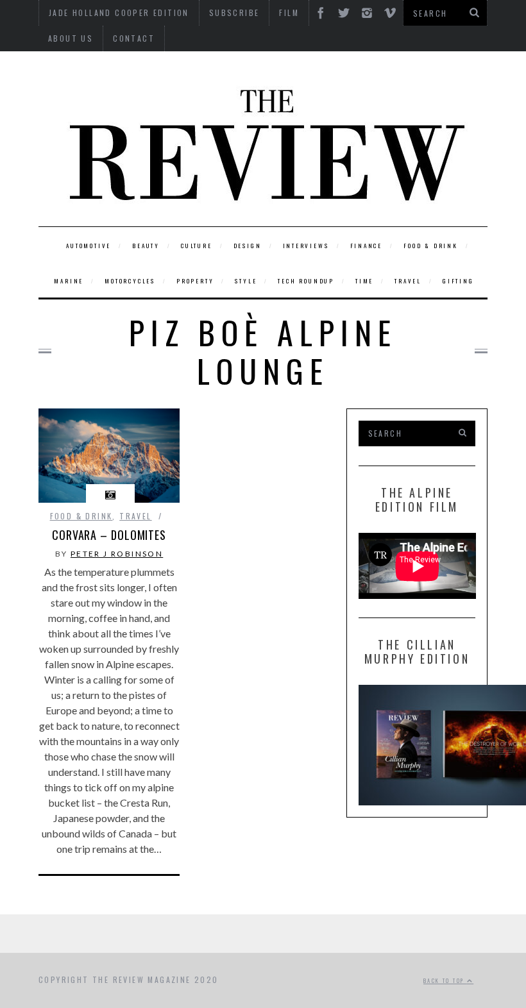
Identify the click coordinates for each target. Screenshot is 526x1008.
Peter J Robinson (117, 554)
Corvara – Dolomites (109, 534)
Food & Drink (430, 245)
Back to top (445, 980)
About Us (70, 38)
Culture (196, 245)
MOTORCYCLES (130, 280)
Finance (366, 245)
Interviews (306, 245)
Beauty (146, 245)
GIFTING (458, 280)
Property (195, 280)
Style (246, 280)
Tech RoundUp (306, 280)
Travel (407, 280)
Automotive (88, 245)
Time (364, 280)
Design (247, 245)
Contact (134, 38)
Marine (68, 280)
